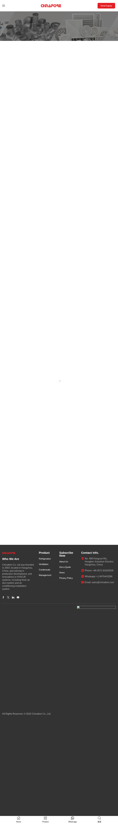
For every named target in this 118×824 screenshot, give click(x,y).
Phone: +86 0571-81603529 (99, 570)
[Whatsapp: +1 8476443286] (82, 576)
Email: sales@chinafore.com (99, 582)
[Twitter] (8, 597)
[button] (3, 6)
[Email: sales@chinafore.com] (82, 582)
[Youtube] (18, 597)
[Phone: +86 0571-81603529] (82, 570)
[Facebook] (3, 597)
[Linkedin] (13, 597)
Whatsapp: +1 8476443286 (98, 576)
